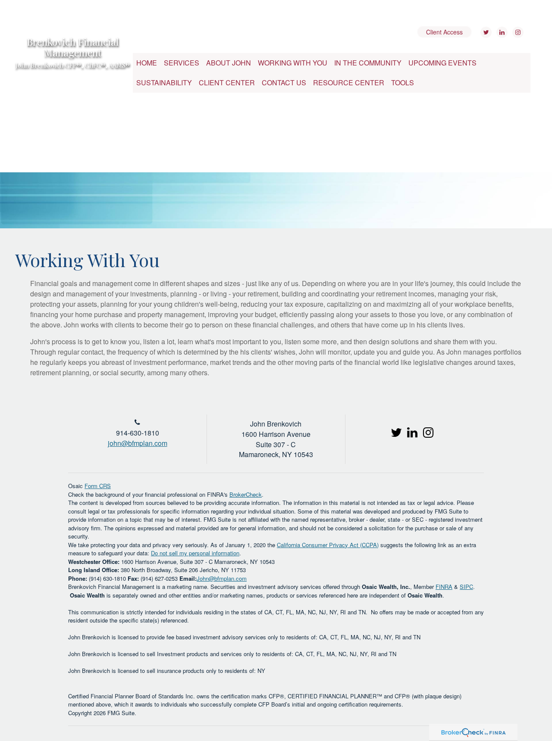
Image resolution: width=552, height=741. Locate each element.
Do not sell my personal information (195, 553)
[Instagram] (517, 32)
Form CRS (98, 486)
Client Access (444, 32)
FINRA (444, 586)
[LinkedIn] (501, 32)
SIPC (466, 586)
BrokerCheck (245, 494)
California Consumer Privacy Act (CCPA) (328, 545)
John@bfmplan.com (222, 578)
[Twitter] (485, 32)
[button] (181, 63)
